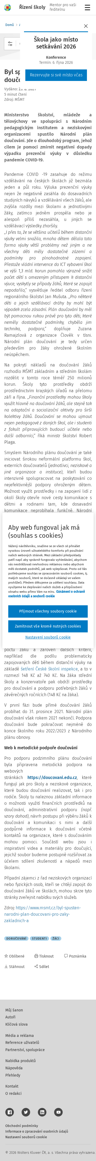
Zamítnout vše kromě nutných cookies (48, 626)
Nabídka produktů (20, 1061)
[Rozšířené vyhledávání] (10, 44)
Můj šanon (14, 1010)
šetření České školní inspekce (49, 669)
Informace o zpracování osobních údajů (36, 1131)
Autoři (10, 1017)
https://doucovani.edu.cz (52, 777)
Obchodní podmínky (21, 1126)
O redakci (13, 1093)
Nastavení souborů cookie (26, 1137)
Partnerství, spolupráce (25, 1050)
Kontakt (11, 1086)
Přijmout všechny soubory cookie (48, 611)
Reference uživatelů (22, 1042)
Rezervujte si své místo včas (56, 74)
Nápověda (14, 1068)
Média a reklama (19, 1035)
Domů (9, 25)
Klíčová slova (16, 1024)
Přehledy (12, 1075)
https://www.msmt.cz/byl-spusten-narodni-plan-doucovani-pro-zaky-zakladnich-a (42, 914)
